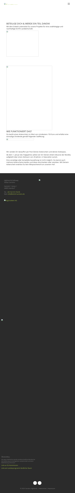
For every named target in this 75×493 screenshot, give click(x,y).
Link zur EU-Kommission (9, 465)
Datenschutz (42, 488)
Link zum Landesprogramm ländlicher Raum (16, 468)
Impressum (51, 488)
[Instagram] (39, 483)
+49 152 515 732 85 (13, 192)
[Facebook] (35, 483)
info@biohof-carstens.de (16, 194)
